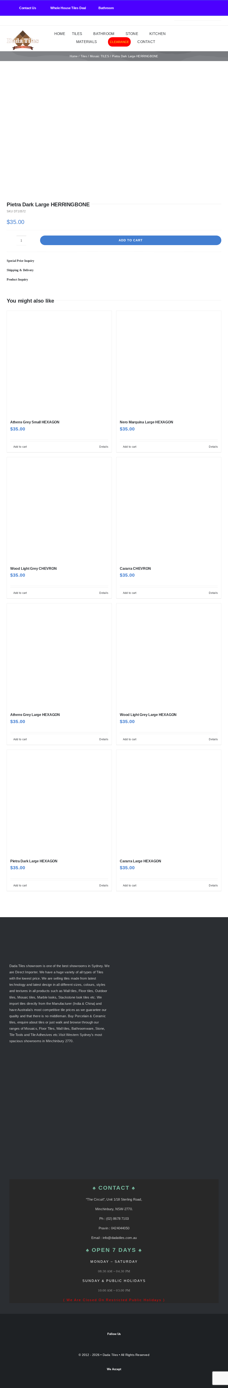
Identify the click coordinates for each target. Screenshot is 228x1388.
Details (103, 446)
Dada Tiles (110, 1355)
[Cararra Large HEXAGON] (168, 802)
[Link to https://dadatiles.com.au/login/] (201, 39)
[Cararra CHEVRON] (168, 509)
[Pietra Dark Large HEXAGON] (59, 802)
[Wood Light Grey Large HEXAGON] (168, 655)
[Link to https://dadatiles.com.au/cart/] (215, 39)
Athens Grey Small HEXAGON (34, 422)
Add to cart (131, 240)
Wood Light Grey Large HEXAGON (148, 715)
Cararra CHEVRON (135, 568)
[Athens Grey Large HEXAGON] (59, 655)
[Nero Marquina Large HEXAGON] (168, 363)
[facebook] (8, 21)
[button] (114, 261)
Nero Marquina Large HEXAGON (146, 422)
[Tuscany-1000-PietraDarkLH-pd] (114, 137)
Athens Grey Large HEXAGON (35, 715)
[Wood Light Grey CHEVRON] (59, 509)
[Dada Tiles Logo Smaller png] (23, 32)
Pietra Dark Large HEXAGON (33, 861)
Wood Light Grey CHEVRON (33, 568)
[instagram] (15, 21)
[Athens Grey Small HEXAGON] (59, 363)
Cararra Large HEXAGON (140, 861)
